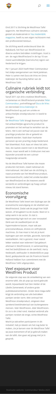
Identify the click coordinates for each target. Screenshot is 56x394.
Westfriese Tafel (16, 120)
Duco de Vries (42, 103)
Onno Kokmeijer (27, 107)
